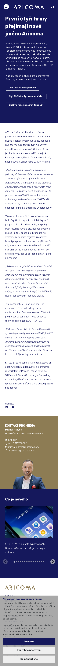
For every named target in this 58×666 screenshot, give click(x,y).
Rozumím (29, 641)
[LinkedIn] (6, 407)
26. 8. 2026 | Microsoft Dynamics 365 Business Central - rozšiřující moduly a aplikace (25, 548)
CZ (52, 6)
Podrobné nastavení (29, 650)
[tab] (14, 562)
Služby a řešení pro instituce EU (25, 105)
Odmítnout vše (29, 659)
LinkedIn (12, 439)
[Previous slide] (5, 561)
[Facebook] (13, 407)
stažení (30, 450)
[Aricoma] (29, 7)
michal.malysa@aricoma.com (23, 447)
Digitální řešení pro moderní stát (26, 96)
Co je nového (16, 499)
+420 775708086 (17, 443)
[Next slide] (52, 561)
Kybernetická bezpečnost (22, 87)
